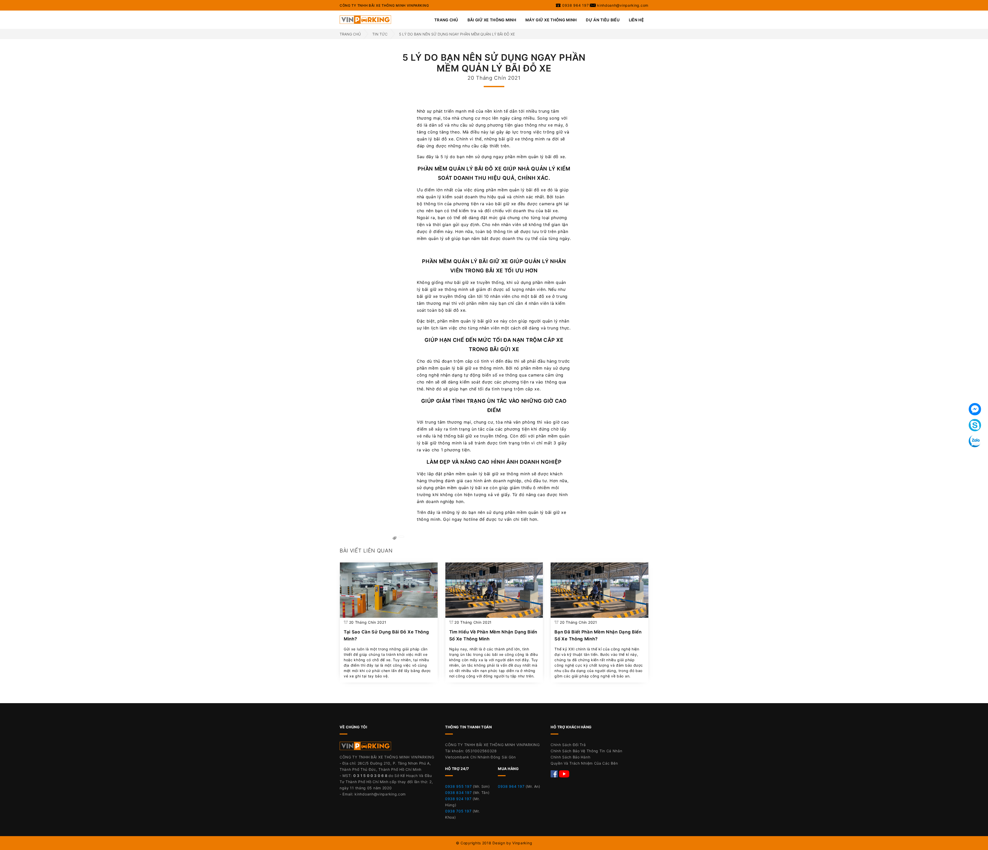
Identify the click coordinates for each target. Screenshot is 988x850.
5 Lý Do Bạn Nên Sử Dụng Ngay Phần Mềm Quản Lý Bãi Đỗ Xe (457, 34)
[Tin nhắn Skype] (975, 425)
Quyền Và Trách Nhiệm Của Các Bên (584, 763)
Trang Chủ (446, 19)
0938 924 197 (458, 799)
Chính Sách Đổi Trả (568, 744)
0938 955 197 (458, 786)
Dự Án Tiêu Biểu (603, 19)
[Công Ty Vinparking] (365, 747)
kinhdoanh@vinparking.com (380, 794)
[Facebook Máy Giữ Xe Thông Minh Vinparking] (555, 773)
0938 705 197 (458, 811)
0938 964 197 (511, 786)
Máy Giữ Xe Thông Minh (551, 19)
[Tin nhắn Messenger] (975, 409)
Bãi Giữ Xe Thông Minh (491, 19)
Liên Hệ (636, 19)
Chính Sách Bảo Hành (570, 757)
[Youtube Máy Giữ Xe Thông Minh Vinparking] (564, 773)
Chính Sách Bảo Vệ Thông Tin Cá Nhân (586, 751)
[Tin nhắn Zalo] (975, 441)
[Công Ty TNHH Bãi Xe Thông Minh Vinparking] (365, 19)
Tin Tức (379, 34)
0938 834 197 (458, 792)
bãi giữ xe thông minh (522, 138)
